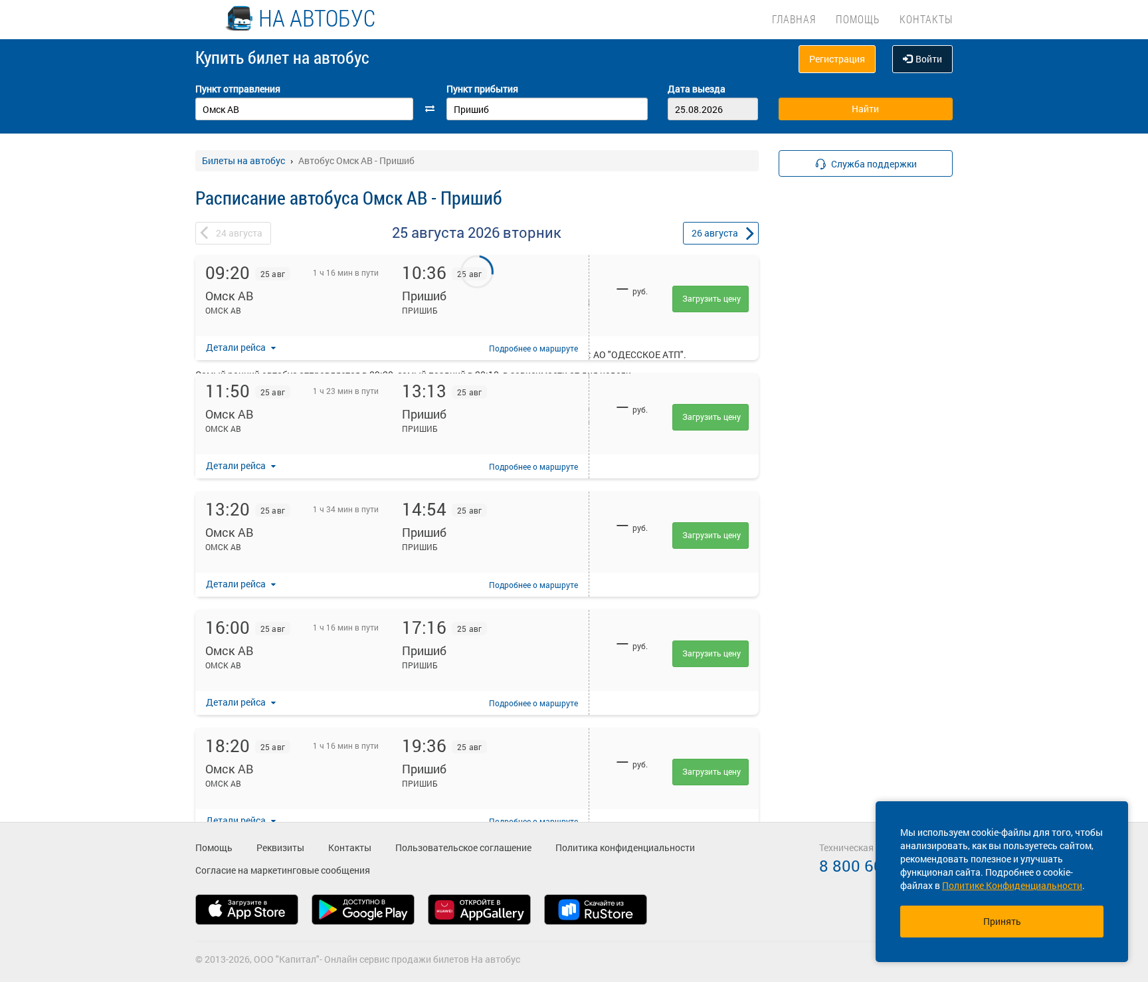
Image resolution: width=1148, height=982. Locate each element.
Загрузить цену (711, 298)
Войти (928, 58)
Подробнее (533, 348)
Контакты (926, 19)
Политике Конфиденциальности (1012, 885)
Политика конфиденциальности (625, 847)
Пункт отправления (237, 88)
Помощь (858, 19)
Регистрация (837, 58)
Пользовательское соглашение (463, 847)
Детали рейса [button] (237, 347)
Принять (1002, 921)
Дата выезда (696, 88)
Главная (794, 19)
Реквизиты (280, 847)
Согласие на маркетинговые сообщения (282, 870)
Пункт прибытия (482, 88)
